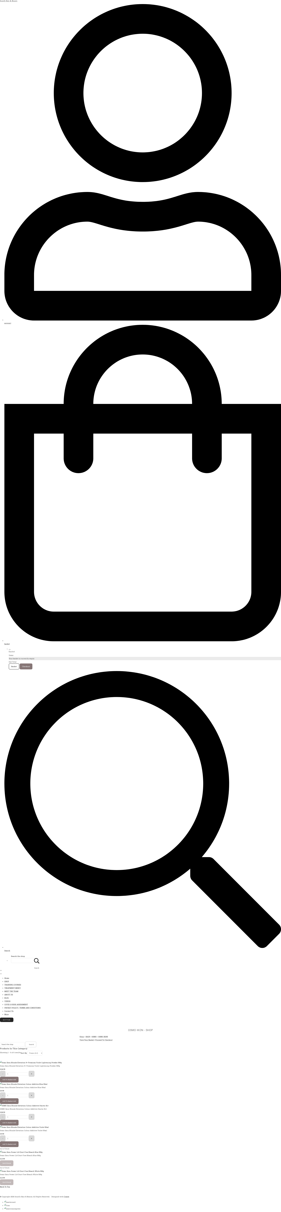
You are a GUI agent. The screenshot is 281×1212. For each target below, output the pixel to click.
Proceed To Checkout (104, 1040)
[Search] (37, 960)
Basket (14, 666)
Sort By (24, 1053)
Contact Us (9, 1011)
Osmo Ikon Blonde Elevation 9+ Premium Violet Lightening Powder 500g (30, 1066)
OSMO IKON (103, 1037)
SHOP (6, 981)
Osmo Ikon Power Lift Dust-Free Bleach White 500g (21, 1174)
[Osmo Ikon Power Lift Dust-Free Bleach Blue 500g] (21, 1152)
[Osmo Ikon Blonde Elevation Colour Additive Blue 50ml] (23, 1084)
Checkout (26, 666)
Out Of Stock (6, 1163)
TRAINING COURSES (12, 985)
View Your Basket (87, 1040)
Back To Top (5, 1187)
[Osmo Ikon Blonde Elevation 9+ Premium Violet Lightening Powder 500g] (31, 1062)
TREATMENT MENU (12, 988)
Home (6, 978)
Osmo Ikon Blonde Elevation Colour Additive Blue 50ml (23, 1087)
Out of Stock (4, 1149)
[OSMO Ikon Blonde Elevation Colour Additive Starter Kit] (24, 1106)
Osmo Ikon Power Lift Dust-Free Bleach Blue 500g (20, 1155)
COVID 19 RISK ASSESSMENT (16, 1004)
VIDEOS (7, 1001)
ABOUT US (8, 994)
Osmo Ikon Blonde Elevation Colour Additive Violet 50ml (23, 1130)
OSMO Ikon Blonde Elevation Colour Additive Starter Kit (23, 1109)
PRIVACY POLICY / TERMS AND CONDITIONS (22, 1008)
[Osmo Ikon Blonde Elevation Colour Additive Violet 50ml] (24, 1127)
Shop (82, 1037)
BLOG (6, 998)
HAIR (88, 1037)
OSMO (94, 1037)
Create (66, 1197)
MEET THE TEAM (11, 991)
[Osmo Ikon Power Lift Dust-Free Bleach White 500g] (22, 1171)
